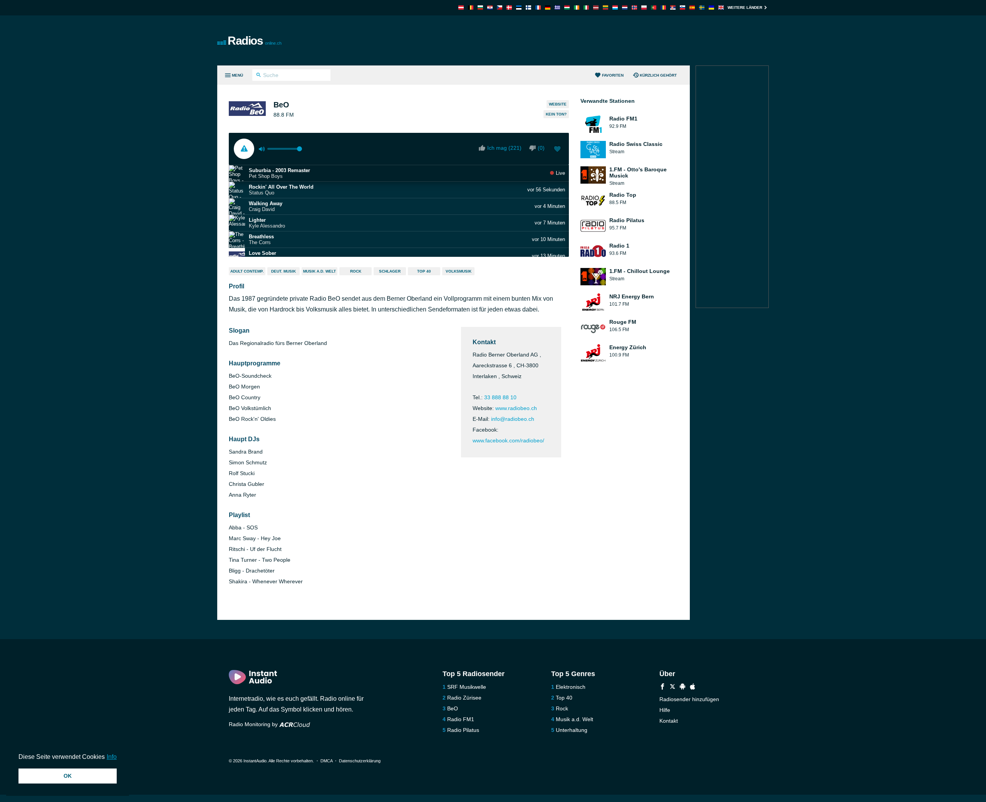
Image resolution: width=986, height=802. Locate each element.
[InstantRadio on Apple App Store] (692, 687)
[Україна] (711, 7)
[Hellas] (557, 7)
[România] (663, 7)
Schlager (390, 271)
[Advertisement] (580, 40)
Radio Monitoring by (254, 724)
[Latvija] (596, 7)
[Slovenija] (682, 7)
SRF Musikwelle (466, 687)
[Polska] (644, 7)
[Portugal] (653, 7)
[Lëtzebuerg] (615, 7)
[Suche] (259, 76)
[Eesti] (519, 7)
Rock (355, 271)
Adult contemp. (247, 271)
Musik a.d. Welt (319, 271)
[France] (538, 7)
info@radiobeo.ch (512, 419)
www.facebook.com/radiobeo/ (508, 440)
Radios (255, 40)
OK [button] (68, 776)
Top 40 (424, 271)
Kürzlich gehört (658, 75)
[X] (672, 687)
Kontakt (668, 721)
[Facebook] (662, 687)
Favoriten (613, 75)
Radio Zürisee (464, 698)
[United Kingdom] (721, 7)
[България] (480, 7)
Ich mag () (504, 148)
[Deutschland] (547, 7)
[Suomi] (528, 7)
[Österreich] (461, 7)
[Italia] (586, 7)
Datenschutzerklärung (360, 760)
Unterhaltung (571, 730)
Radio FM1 (460, 719)
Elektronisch (570, 687)
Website (558, 104)
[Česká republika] (499, 7)
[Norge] (634, 7)
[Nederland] (624, 7)
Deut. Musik (283, 271)
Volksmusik (458, 271)
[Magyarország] (567, 7)
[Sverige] (701, 7)
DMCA (326, 760)
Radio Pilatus (463, 730)
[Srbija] (673, 7)
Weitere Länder (745, 7)
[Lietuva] (605, 7)
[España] (692, 7)
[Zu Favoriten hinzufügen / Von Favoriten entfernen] (557, 149)
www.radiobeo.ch (516, 408)
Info (112, 756)
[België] (470, 7)
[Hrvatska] (490, 7)
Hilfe (664, 710)
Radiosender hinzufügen (689, 699)
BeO (452, 708)
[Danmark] (509, 7)
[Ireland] (576, 7)
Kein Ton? (556, 114)
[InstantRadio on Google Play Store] (682, 687)
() (541, 148)
